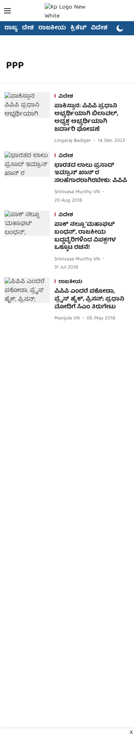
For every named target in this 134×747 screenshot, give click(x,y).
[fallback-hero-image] (29, 118)
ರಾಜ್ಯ (10, 28)
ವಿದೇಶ (99, 28)
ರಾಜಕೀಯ (52, 28)
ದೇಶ (28, 28)
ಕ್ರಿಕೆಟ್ (78, 28)
